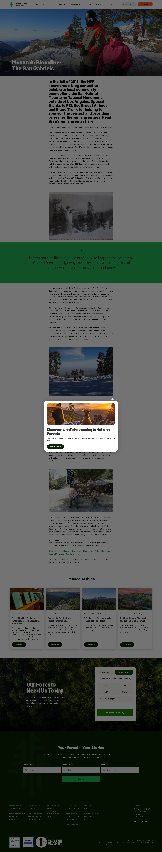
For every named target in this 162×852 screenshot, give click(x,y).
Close (113, 399)
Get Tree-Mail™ (55, 447)
